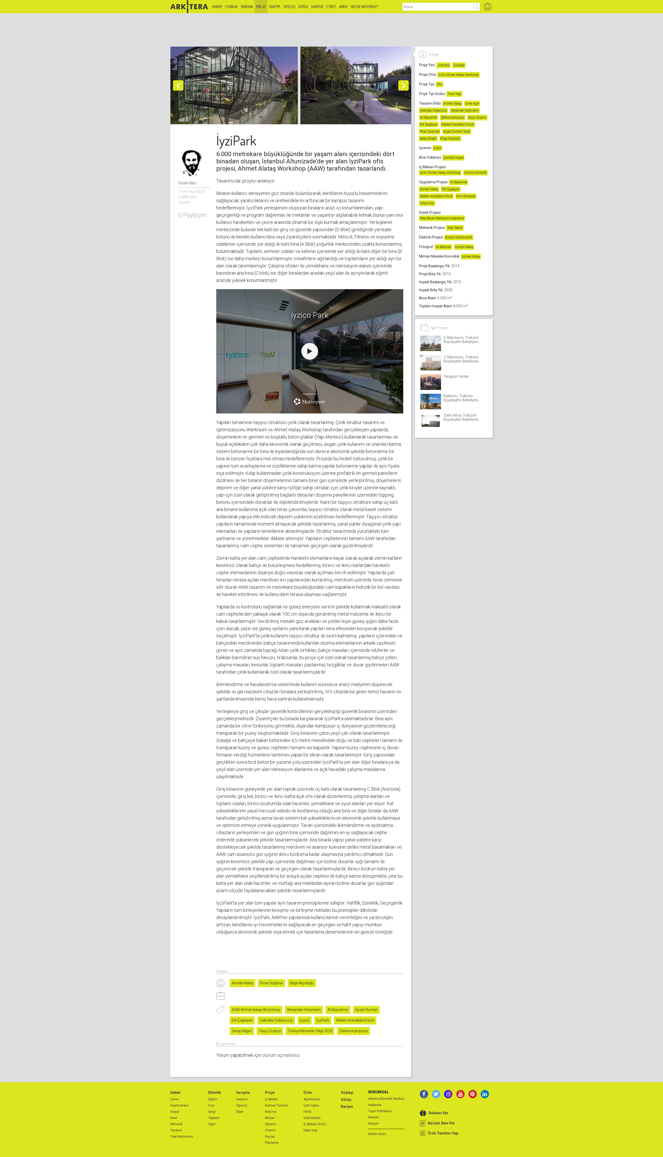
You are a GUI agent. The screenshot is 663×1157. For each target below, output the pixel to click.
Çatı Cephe (311, 1105)
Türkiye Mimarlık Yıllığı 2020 (310, 1031)
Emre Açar (472, 103)
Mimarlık (176, 1124)
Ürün (308, 1092)
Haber (217, 6)
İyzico (304, 1020)
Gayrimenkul (179, 1105)
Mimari (270, 1118)
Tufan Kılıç (427, 203)
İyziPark (322, 1020)
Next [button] (403, 85)
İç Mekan (271, 1099)
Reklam (373, 1117)
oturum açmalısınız (281, 1055)
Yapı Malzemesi (181, 1136)
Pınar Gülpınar (271, 983)
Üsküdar (459, 65)
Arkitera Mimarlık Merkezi (386, 1099)
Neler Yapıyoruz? (364, 6)
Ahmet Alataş (242, 983)
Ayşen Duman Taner (456, 131)
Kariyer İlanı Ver (441, 1123)
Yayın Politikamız (380, 1111)
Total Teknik (455, 228)
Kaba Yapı (310, 1130)
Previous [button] (178, 85)
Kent (173, 1118)
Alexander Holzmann (304, 1010)
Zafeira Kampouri (353, 1031)
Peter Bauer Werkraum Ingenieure (442, 218)
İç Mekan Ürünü (315, 1124)
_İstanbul (443, 65)
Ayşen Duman (366, 1010)
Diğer (212, 1124)
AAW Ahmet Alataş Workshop (256, 1010)
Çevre (174, 1099)
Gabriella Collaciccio (276, 1020)
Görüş (303, 6)
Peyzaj (270, 1136)
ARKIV (343, 6)
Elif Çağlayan (242, 1020)
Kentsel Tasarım (276, 1105)
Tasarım (176, 1130)
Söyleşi (289, 6)
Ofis (439, 84)
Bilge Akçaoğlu (302, 983)
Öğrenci (241, 1105)
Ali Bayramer (338, 1010)
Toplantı (213, 1118)
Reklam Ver (438, 1113)
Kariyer (317, 6)
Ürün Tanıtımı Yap (443, 1133)
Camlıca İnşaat (453, 157)
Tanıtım (274, 6)
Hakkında (374, 1105)
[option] (235, 85)
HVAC (308, 1112)
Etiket (331, 6)
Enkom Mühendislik (458, 237)
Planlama (271, 1143)
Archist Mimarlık (475, 172)
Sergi (211, 1112)
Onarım (270, 1130)
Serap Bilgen (242, 1031)
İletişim (373, 1123)
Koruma (270, 1112)
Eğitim (212, 1099)
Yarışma (247, 6)
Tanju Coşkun (270, 1031)
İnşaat (174, 1112)
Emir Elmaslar (465, 196)
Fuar (211, 1105)
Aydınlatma (312, 1099)
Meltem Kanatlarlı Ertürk (355, 1020)
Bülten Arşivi (377, 1134)
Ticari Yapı (454, 94)
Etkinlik (231, 6)
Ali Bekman (443, 247)
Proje (261, 6)
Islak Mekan (312, 1118)
